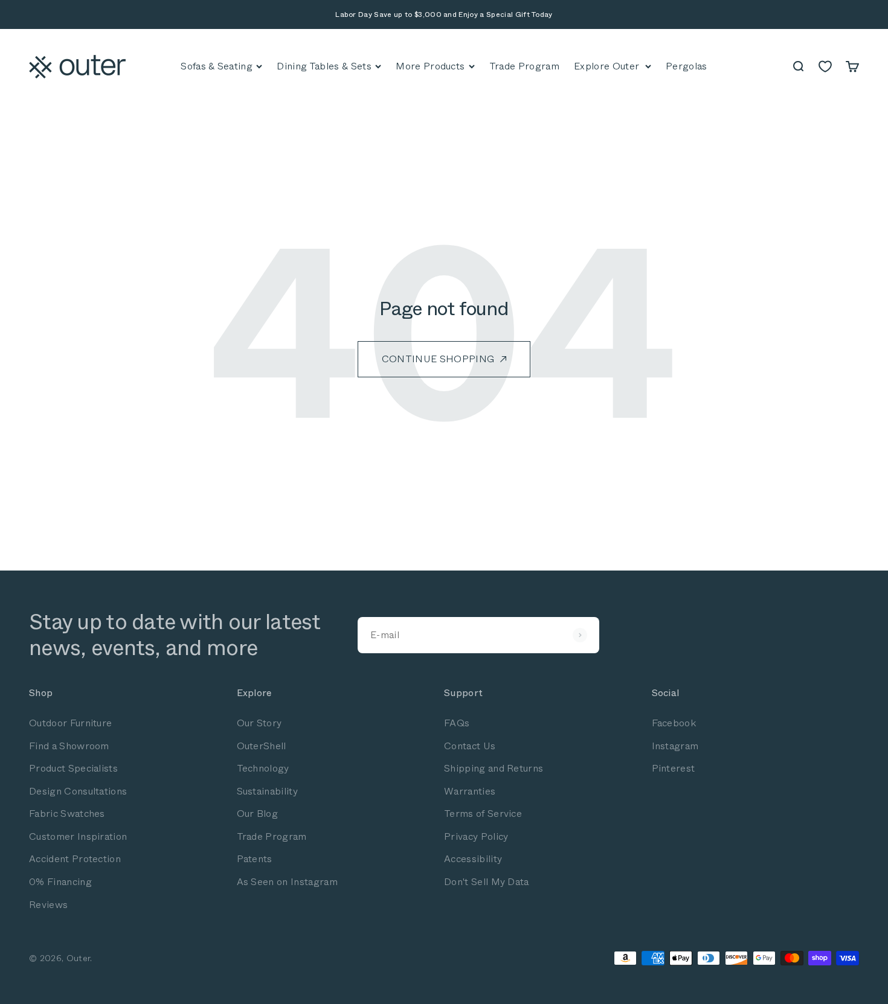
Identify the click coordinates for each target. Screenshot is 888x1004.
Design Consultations (78, 791)
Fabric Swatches (67, 813)
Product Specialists (73, 768)
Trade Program (272, 836)
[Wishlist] (825, 66)
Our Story (259, 723)
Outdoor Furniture (70, 723)
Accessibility (473, 859)
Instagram (675, 746)
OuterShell (261, 746)
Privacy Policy (476, 836)
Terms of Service (483, 813)
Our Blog (257, 813)
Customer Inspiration (78, 836)
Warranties (469, 791)
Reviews (48, 905)
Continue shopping (438, 359)
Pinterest (673, 768)
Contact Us (469, 746)
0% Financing (60, 882)
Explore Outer (606, 66)
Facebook (674, 723)
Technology (263, 768)
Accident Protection (75, 859)
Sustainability (267, 791)
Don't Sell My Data (486, 882)
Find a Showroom (69, 746)
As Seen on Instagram (287, 882)
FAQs (456, 723)
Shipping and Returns (493, 768)
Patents (254, 859)
